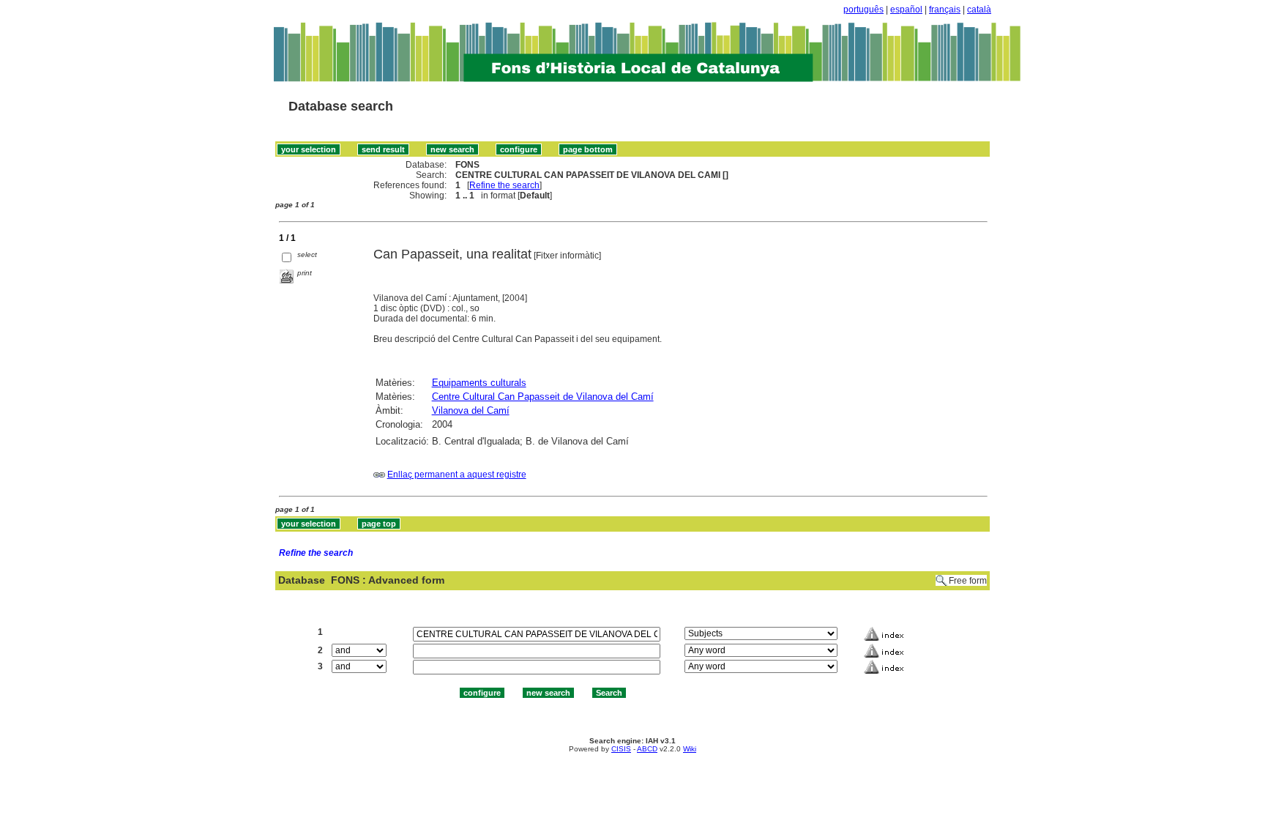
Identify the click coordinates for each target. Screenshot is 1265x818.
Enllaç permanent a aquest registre (456, 474)
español (906, 9)
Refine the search (504, 185)
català (979, 9)
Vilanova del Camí (471, 410)
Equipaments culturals (479, 382)
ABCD (647, 749)
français (944, 9)
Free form (968, 581)
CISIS (621, 749)
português (863, 9)
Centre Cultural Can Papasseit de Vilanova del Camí (543, 396)
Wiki (689, 749)
